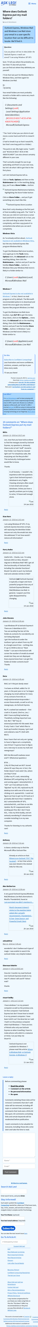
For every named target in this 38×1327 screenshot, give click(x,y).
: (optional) (10, 1215)
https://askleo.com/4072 (27, 380)
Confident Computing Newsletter (19, 1273)
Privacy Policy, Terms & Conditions (19, 1293)
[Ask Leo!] (9, 3)
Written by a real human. (19, 1183)
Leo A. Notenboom (10, 22)
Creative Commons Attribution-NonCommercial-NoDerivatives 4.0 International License (16, 1319)
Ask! (9, 1249)
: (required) (13, 1221)
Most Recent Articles (14, 1258)
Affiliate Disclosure (14, 1296)
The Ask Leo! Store (14, 1275)
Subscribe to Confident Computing (17, 359)
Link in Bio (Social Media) (16, 1263)
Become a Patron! (13, 1270)
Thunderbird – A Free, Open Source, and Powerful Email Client (20, 918)
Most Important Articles (15, 1255)
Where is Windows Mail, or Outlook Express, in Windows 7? (21, 1052)
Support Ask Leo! (19, 1246)
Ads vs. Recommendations (16, 1290)
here (25, 1233)
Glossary (10, 1260)
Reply (6, 510)
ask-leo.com (31, 378)
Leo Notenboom (11, 398)
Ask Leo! (11, 407)
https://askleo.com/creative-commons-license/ (22, 1326)
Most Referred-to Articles (16, 1252)
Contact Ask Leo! (13, 1287)
